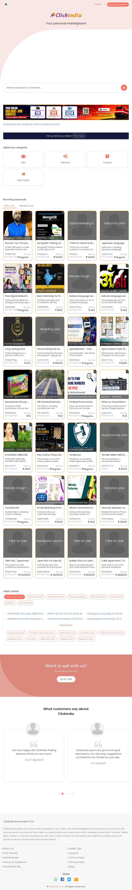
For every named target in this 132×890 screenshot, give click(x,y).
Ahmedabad (24, 124)
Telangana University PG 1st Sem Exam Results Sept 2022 (105, 613)
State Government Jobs (111, 633)
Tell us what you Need (65, 136)
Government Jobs (14, 596)
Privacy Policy (77, 862)
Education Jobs (87, 633)
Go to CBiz (66, 679)
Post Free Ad (10, 853)
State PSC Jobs (48, 639)
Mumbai (55, 124)
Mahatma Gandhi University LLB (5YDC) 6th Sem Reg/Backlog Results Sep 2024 (26, 618)
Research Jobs (86, 639)
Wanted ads (26, 205)
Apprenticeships (16, 633)
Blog (71, 866)
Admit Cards (25, 603)
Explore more (66, 625)
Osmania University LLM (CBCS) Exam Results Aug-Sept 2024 (65, 618)
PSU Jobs (30, 639)
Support (73, 853)
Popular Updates (77, 596)
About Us (8, 848)
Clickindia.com (56, 886)
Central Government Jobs (42, 633)
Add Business (11, 857)
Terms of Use (76, 857)
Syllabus (10, 603)
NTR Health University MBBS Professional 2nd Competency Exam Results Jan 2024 (26, 613)
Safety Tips (75, 848)
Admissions (116, 596)
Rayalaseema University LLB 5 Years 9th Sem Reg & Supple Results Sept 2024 (105, 618)
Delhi (46, 124)
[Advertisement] (66, 55)
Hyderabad (9, 124)
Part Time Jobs (35, 596)
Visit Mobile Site (12, 866)
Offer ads (9, 205)
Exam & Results (98, 596)
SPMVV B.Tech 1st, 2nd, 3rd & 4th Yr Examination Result (65, 613)
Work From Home (56, 596)
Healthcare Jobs (67, 633)
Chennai (38, 124)
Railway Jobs (14, 639)
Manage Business (118, 4)
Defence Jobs (67, 639)
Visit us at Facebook (14, 862)
